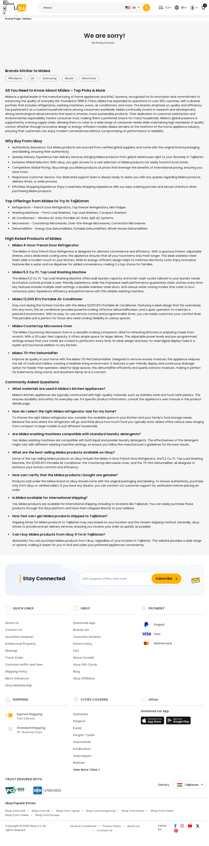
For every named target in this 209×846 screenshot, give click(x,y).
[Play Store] (178, 722)
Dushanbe (80, 714)
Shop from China (161, 811)
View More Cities (85, 770)
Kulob (77, 728)
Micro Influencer (17, 678)
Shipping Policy (16, 671)
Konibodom (81, 749)
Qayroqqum (82, 756)
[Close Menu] (4, 8)
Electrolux (89, 78)
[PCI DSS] (14, 790)
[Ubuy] (20, 7)
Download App (84, 623)
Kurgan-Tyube (84, 735)
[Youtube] (190, 826)
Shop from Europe (47, 815)
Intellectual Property (20, 644)
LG (32, 78)
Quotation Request (19, 637)
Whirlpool (15, 78)
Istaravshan (82, 742)
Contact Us (13, 630)
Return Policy (82, 644)
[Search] (146, 7)
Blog (76, 671)
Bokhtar (79, 763)
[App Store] (153, 722)
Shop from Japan (68, 811)
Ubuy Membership (18, 685)
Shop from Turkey (17, 815)
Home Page (13, 19)
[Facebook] (175, 826)
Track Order (14, 658)
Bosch (69, 78)
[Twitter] (197, 826)
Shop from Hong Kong (100, 811)
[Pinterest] (176, 831)
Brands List (81, 630)
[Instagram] (182, 826)
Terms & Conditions (83, 826)
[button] (164, 7)
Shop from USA (15, 811)
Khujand (79, 721)
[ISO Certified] (45, 790)
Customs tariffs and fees (24, 665)
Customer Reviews (87, 637)
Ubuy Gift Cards (85, 665)
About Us (12, 623)
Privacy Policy (111, 826)
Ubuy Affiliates (84, 678)
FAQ (76, 651)
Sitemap (11, 651)
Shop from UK (40, 811)
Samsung (50, 78)
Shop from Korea (132, 811)
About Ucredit (83, 658)
